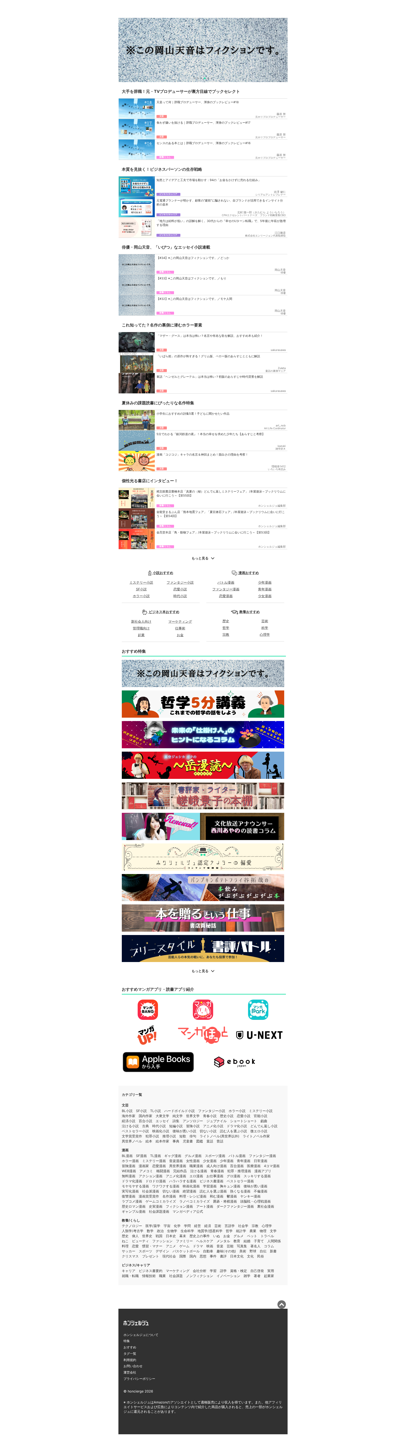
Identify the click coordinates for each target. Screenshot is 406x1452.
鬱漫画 (232, 1196)
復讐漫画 (128, 1196)
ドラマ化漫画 (132, 1181)
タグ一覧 (129, 1354)
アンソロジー (193, 1121)
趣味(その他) (226, 1251)
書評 (223, 1256)
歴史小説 (226, 1116)
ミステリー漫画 (154, 1161)
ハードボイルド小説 (179, 1111)
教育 (236, 1241)
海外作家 (128, 1116)
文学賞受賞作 (132, 1136)
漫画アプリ (262, 1171)
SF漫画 (141, 1156)
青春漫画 (217, 1171)
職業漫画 (196, 1166)
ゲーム (184, 1246)
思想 (203, 1256)
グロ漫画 (233, 1176)
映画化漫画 (191, 1186)
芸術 (264, 621)
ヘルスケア (204, 1241)
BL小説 (127, 1111)
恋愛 (135, 1246)
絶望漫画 (189, 1191)
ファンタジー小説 (180, 582)
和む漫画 (216, 1196)
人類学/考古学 (132, 1231)
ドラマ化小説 (237, 1126)
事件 (213, 1256)
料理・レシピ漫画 (192, 1196)
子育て (259, 1241)
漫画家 (144, 1166)
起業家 (269, 1276)
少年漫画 (265, 582)
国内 (192, 1256)
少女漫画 (265, 596)
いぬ (216, 1236)
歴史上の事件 (199, 1236)
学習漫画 (210, 1186)
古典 (145, 1126)
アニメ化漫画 (176, 1176)
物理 (263, 1231)
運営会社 (129, 1372)
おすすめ (129, 1347)
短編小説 (176, 1126)
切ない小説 (208, 1131)
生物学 (172, 1231)
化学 (177, 1226)
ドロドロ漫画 (155, 1181)
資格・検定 (238, 1271)
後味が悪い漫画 (255, 1186)
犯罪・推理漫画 (239, 1171)
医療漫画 (254, 1166)
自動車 (208, 1251)
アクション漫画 (150, 1176)
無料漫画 (128, 1176)
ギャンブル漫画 (133, 1211)
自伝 (263, 1251)
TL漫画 (155, 1156)
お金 (180, 635)
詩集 (176, 1121)
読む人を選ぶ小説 (233, 1131)
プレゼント (150, 1256)
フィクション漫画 (179, 1206)
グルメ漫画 (193, 1156)
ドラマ (198, 1246)
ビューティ (140, 1241)
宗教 (225, 634)
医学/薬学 (152, 1226)
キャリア (128, 1271)
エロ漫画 (196, 1176)
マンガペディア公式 (188, 1211)
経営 (197, 1226)
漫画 (125, 1150)
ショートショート (243, 1121)
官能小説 (260, 1116)
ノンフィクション (199, 1276)
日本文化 (237, 1256)
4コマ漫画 (272, 1166)
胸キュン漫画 (230, 1186)
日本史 (171, 1236)
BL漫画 (127, 1156)
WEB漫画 (129, 1171)
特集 (126, 1341)
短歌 (182, 1136)
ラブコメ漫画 (132, 1201)
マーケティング (180, 621)
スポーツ (145, 1251)
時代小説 (180, 596)
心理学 (265, 634)
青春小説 (210, 1116)
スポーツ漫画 (215, 1156)
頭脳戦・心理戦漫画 (255, 1201)
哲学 (225, 628)
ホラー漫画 (130, 1161)
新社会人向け (141, 621)
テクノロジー (132, 1226)
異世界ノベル (132, 1141)
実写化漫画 (130, 1191)
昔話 (220, 1141)
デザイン (162, 1251)
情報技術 (149, 1276)
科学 (264, 628)
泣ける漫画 (198, 1171)
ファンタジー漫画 (225, 589)
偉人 (135, 1236)
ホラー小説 (141, 596)
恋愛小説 (180, 589)
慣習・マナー (152, 1246)
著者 (257, 1276)
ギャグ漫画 (172, 1156)
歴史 (225, 621)
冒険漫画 (128, 1166)
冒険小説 (193, 1126)
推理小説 (169, 1136)
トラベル (267, 1236)
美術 (242, 1251)
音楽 (220, 1246)
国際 (182, 1256)
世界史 (147, 1236)
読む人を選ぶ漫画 (213, 1191)
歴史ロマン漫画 (133, 1206)
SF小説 (141, 589)
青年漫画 (265, 589)
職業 (162, 1276)
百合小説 (145, 1121)
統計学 (241, 1231)
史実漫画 (155, 1206)
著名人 (255, 1246)
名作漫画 (169, 1196)
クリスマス (130, 1256)
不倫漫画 (260, 1191)
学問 (187, 1226)
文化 (250, 1256)
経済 (207, 1226)
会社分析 (199, 1271)
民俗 (260, 1256)
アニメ (171, 1246)
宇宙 (167, 1226)
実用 (270, 1271)
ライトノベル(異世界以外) (219, 1136)
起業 (141, 635)
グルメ (238, 1236)
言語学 (230, 1226)
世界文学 (193, 1116)
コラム (269, 1246)
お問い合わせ (133, 1366)
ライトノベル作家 (256, 1136)
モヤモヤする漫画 (135, 1186)
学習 (213, 1271)
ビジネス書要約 (150, 1271)
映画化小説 (160, 1131)
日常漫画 (260, 1161)
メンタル (223, 1241)
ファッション (162, 1241)
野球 (253, 1251)
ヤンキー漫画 (250, 1196)
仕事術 (180, 628)
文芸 (125, 1105)
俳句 (192, 1136)
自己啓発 (257, 1271)
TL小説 (155, 1111)
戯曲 (264, 1121)
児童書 (188, 1141)
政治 (160, 1231)
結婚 (247, 1241)
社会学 (243, 1226)
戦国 (159, 1236)
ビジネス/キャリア (136, 1265)
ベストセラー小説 (135, 1131)
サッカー (128, 1251)
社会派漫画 (150, 1191)
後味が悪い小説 (184, 1131)
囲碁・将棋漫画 (225, 1201)
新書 (273, 1251)
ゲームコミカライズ (160, 1201)
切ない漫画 (170, 1191)
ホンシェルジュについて (140, 1335)
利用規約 (129, 1360)
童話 (209, 1141)
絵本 (148, 1141)
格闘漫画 (163, 1171)
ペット (252, 1236)
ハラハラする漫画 (182, 1181)
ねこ (125, 1241)
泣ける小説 (130, 1126)
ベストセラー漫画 (240, 1181)
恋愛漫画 (226, 596)
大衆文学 (162, 1116)
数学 (150, 1231)
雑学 (247, 1276)
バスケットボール (186, 1251)
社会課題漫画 (159, 1211)
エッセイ (162, 1121)
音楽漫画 (176, 1161)
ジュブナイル (216, 1121)
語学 (223, 1271)
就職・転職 (130, 1276)
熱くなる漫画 (240, 1191)
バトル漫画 (225, 582)
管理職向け (141, 628)
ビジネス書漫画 (211, 1181)
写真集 (242, 1246)
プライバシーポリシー (139, 1379)
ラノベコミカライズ (194, 1201)
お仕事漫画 (214, 1176)
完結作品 (180, 1171)
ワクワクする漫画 (165, 1186)
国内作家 (145, 1116)
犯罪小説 (152, 1136)
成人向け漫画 (216, 1166)
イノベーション (228, 1276)
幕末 (182, 1236)
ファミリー (184, 1241)
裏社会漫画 (265, 1206)
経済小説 (128, 1121)
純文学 (178, 1116)
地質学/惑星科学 (210, 1231)
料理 (125, 1246)
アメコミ (146, 1171)
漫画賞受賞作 (149, 1196)
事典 (176, 1141)
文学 (273, 1231)
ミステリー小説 (141, 582)
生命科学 (187, 1231)
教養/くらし (131, 1220)
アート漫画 (204, 1206)
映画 (209, 1246)
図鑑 (199, 1141)
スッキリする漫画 (257, 1176)
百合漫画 (237, 1166)
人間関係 (274, 1241)
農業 (253, 1231)
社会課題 (176, 1276)
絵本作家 (162, 1141)
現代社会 (169, 1256)
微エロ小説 (258, 1131)
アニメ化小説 (213, 1126)
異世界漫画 (177, 1166)
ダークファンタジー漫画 (235, 1206)
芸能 (230, 1246)
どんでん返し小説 (263, 1126)
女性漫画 (193, 1161)
